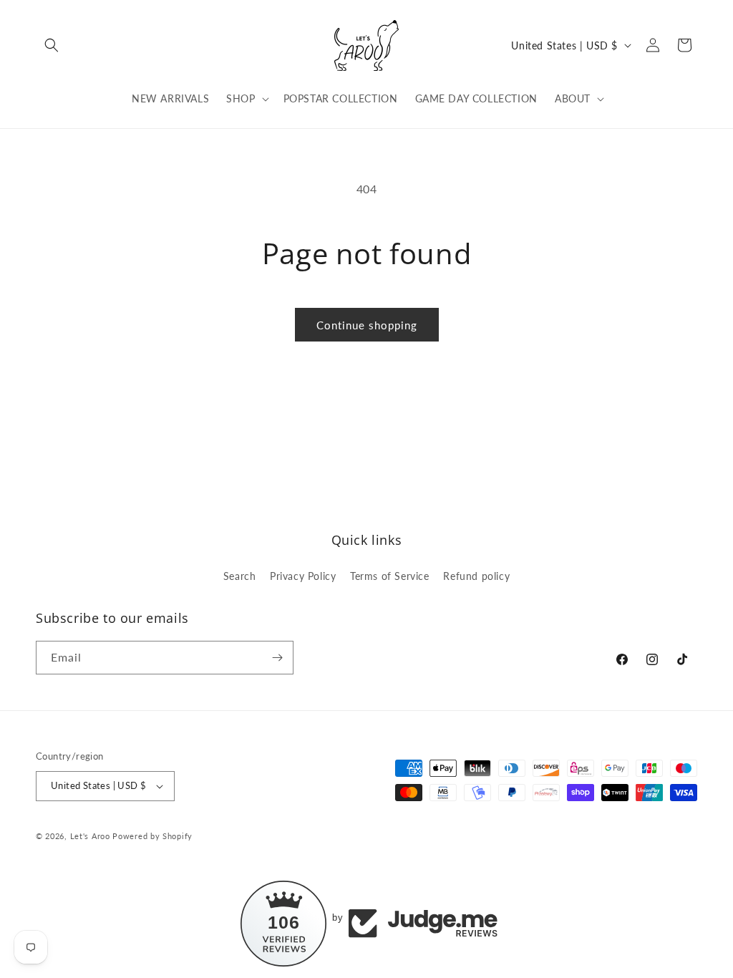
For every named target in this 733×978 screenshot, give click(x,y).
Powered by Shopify (152, 836)
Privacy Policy (303, 576)
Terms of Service (389, 576)
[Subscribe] (277, 657)
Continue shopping (366, 325)
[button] (51, 45)
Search (239, 576)
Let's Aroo (90, 836)
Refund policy (476, 576)
